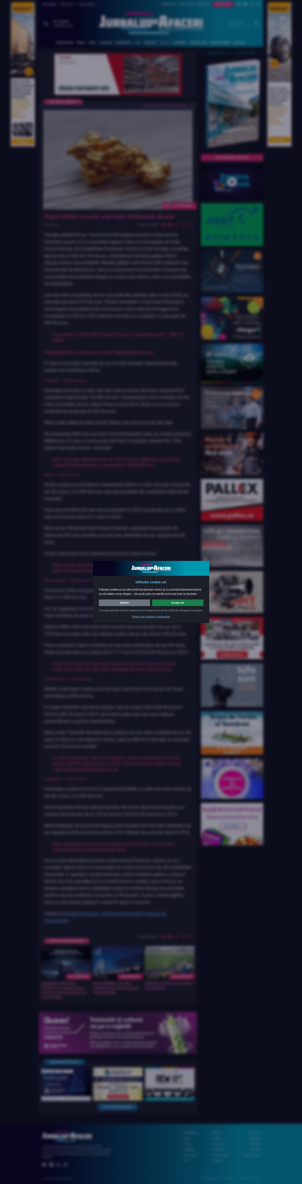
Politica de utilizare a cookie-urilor (151, 616)
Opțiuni (124, 602)
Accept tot (177, 602)
